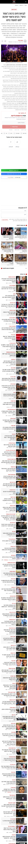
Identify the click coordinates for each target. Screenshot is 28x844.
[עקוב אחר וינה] (4, 133)
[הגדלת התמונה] (25, 46)
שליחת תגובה (5, 219)
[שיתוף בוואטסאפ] (5, 41)
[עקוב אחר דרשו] (9, 133)
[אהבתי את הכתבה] (17, 142)
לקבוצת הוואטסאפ (13, 170)
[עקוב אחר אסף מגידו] (14, 133)
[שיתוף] (2, 41)
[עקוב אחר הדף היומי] (21, 133)
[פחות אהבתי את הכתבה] (10, 142)
